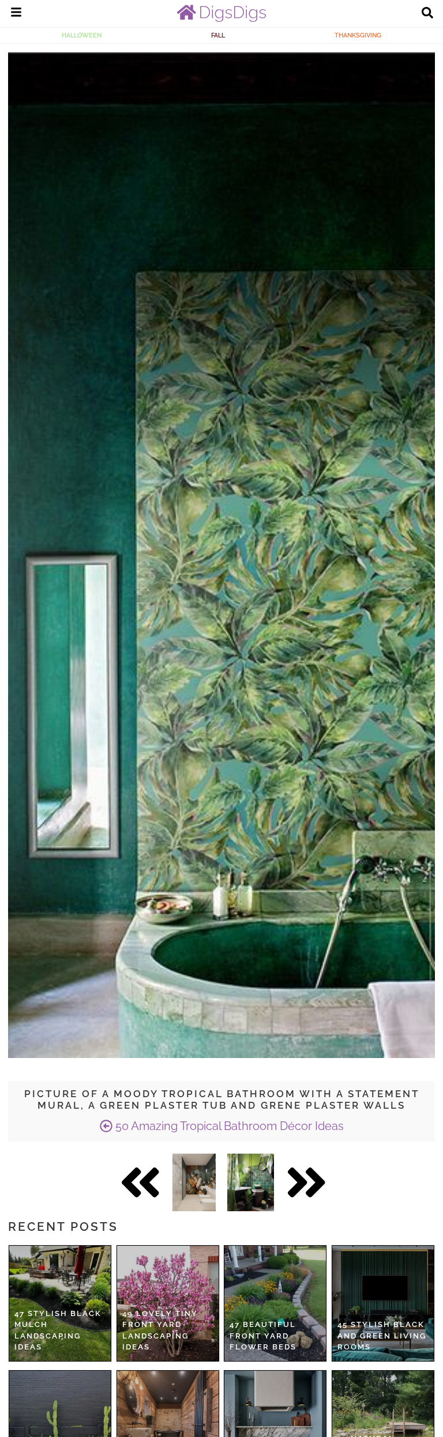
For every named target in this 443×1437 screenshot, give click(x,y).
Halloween (82, 35)
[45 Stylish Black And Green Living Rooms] (383, 1303)
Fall (218, 35)
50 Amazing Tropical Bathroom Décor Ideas (228, 1126)
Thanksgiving (358, 35)
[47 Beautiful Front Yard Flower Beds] (275, 1303)
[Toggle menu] (16, 13)
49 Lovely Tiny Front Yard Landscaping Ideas (160, 1330)
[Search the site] (427, 14)
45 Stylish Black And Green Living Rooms (381, 1335)
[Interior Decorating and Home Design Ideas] (221, 19)
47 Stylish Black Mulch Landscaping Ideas (58, 1330)
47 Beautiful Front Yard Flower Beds (263, 1335)
